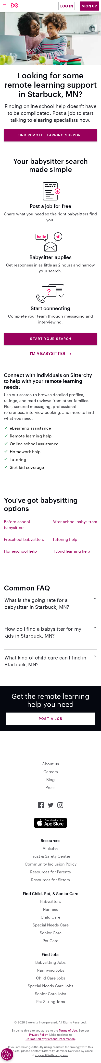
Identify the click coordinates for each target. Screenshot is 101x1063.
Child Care (50, 917)
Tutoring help (64, 539)
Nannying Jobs (50, 970)
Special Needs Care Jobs (50, 985)
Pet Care (50, 940)
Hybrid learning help (71, 551)
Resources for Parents (50, 871)
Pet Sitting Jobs (50, 1001)
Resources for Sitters (50, 879)
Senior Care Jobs (50, 993)
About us (50, 763)
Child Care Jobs (50, 978)
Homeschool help (20, 551)
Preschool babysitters (24, 539)
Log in (66, 6)
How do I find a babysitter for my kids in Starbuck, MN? (42, 632)
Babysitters (50, 901)
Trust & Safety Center (50, 856)
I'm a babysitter (47, 353)
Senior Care (51, 932)
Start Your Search (50, 339)
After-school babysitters (74, 521)
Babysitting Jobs (50, 962)
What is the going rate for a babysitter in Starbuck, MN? (36, 603)
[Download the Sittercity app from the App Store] (50, 823)
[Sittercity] (14, 6)
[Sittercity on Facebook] (41, 805)
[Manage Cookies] (7, 1054)
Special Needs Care (51, 925)
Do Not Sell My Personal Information (50, 1038)
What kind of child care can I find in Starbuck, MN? (45, 661)
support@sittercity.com (51, 1055)
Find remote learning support (50, 135)
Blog (50, 779)
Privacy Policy (38, 1034)
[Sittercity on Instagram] (60, 805)
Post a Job (50, 719)
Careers (50, 771)
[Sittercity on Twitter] (50, 805)
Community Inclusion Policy (50, 864)
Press (50, 787)
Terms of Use (68, 1030)
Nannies (50, 909)
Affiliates (51, 848)
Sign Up (89, 6)
